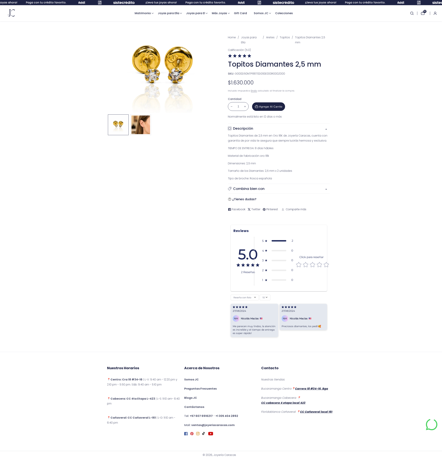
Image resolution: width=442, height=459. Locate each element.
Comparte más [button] (296, 209)
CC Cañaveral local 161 (316, 412)
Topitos (285, 37)
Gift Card (240, 13)
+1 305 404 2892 (226, 416)
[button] (143, 13)
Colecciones (284, 13)
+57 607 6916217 (201, 416)
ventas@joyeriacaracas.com (213, 425)
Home (232, 37)
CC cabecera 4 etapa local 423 (283, 403)
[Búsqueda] (413, 13)
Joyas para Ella (249, 39)
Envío (254, 90)
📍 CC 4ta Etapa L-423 (131, 399)
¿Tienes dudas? (244, 199)
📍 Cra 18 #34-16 (124, 379)
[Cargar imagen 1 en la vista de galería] (118, 124)
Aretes (270, 37)
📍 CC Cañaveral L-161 (131, 418)
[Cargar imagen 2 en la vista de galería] (140, 124)
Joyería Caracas (224, 455)
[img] (239, 56)
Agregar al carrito (270, 106)
